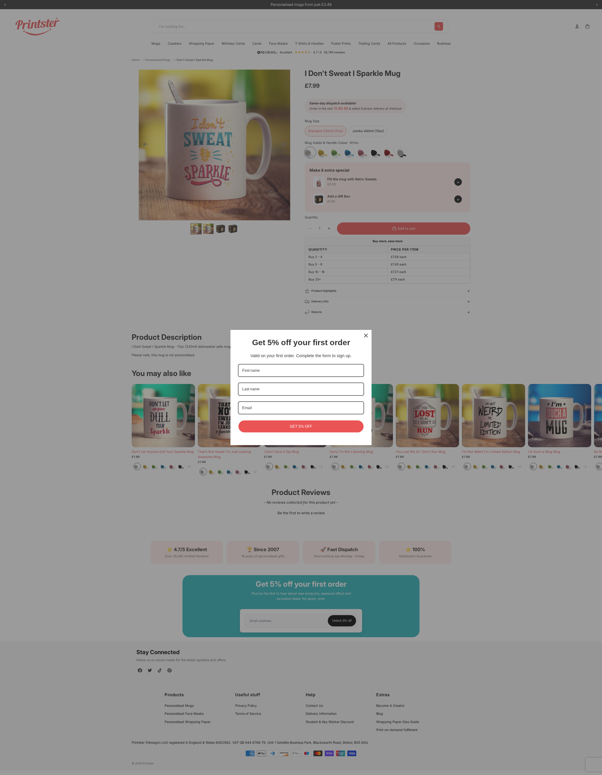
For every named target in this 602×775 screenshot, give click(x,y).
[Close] (366, 335)
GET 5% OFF (301, 426)
